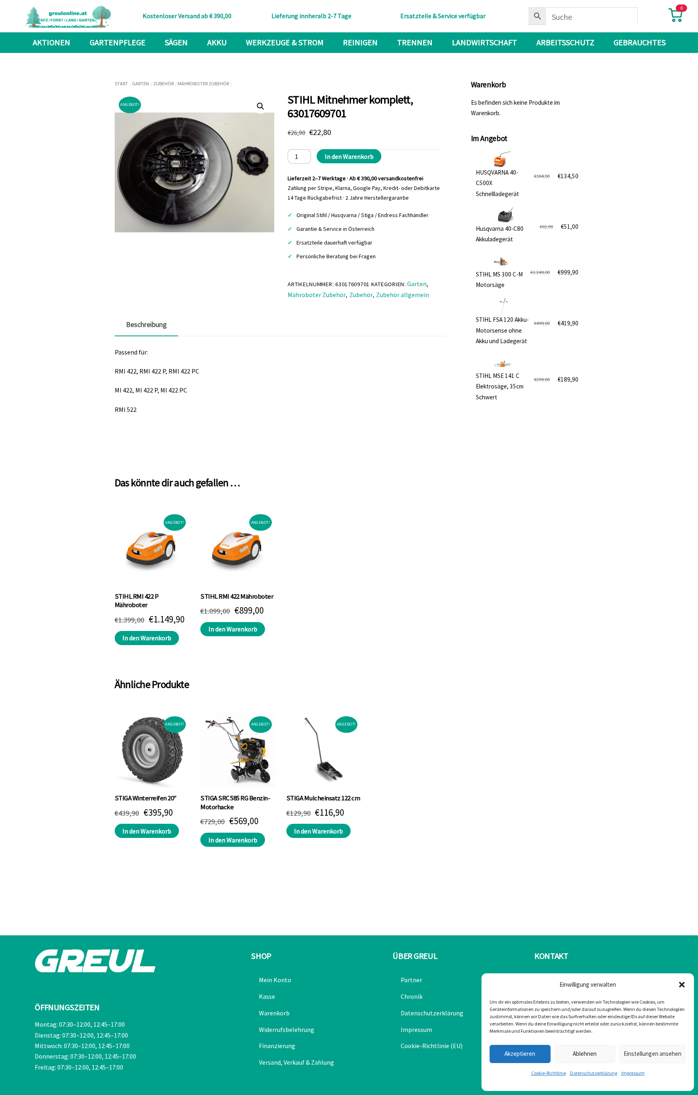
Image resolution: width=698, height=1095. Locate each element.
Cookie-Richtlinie (548, 1073)
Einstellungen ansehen (652, 1053)
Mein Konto (275, 980)
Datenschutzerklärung (593, 1073)
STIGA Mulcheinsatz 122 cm (323, 798)
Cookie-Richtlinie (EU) (432, 1046)
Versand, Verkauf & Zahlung (296, 1062)
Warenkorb (274, 1013)
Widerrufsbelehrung (286, 1029)
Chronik (412, 996)
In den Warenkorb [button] (146, 638)
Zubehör (163, 83)
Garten (140, 83)
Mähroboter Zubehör (203, 83)
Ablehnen (585, 1053)
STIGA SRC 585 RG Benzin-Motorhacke (235, 802)
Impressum (633, 1073)
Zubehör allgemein (402, 295)
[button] (682, 985)
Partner (411, 980)
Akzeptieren (520, 1053)
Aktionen (51, 42)
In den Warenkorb (349, 156)
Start (121, 83)
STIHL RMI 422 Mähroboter (236, 596)
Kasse (267, 996)
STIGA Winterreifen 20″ (146, 798)
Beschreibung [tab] (146, 324)
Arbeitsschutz (565, 42)
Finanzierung (277, 1046)
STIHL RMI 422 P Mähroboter (136, 601)
